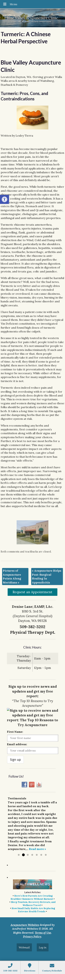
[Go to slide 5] (36, 855)
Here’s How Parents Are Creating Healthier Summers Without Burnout (32, 897)
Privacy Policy (32, 936)
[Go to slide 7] (45, 855)
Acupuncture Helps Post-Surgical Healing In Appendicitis (46, 576)
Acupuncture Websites (25, 925)
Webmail (24, 947)
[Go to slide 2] (23, 855)
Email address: (17, 744)
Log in (42, 947)
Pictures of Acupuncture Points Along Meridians (12, 576)
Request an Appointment (32, 592)
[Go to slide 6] (41, 855)
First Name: (15, 731)
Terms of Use (43, 932)
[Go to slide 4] (32, 855)
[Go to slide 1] (18, 855)
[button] (4, 199)
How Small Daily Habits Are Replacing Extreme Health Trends (33, 910)
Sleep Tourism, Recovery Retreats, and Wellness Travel (33, 904)
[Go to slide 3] (27, 855)
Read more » (37, 849)
